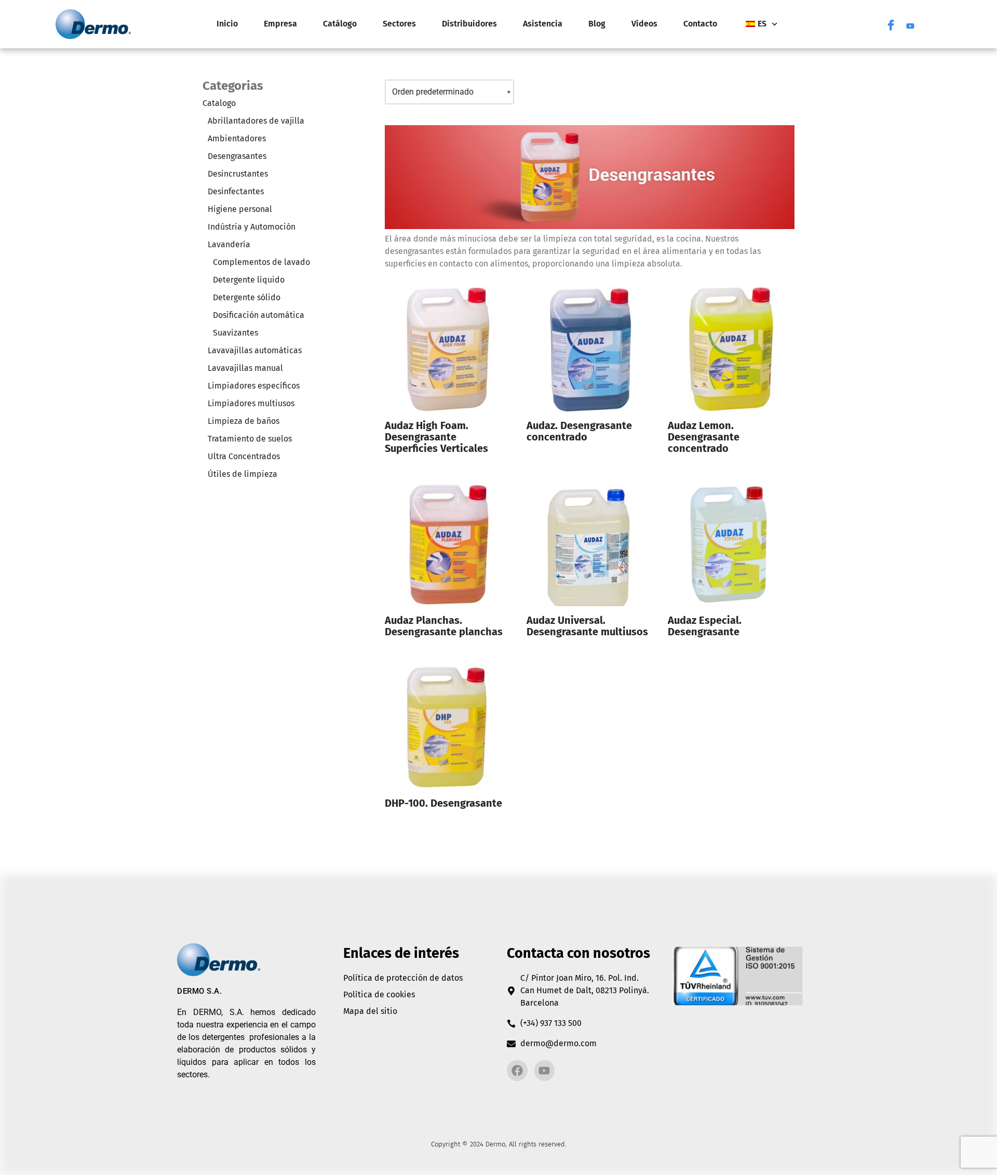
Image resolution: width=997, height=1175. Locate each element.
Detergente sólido (246, 297)
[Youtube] (910, 24)
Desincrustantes (238, 174)
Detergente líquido (249, 280)
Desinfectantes (236, 191)
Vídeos (644, 24)
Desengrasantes (237, 156)
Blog (596, 24)
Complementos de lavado (261, 262)
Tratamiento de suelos (250, 439)
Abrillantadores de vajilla (256, 121)
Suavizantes (235, 333)
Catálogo (340, 24)
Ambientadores (237, 138)
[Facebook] (890, 24)
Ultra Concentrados (244, 456)
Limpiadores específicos (254, 386)
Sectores (399, 24)
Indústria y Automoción (251, 227)
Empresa (280, 24)
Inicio (227, 24)
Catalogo (219, 103)
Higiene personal (240, 209)
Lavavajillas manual (245, 368)
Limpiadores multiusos (251, 403)
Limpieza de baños (243, 421)
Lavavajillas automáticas (255, 350)
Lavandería (229, 244)
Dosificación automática (258, 315)
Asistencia (542, 24)
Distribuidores (469, 24)
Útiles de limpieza (242, 474)
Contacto (700, 24)
